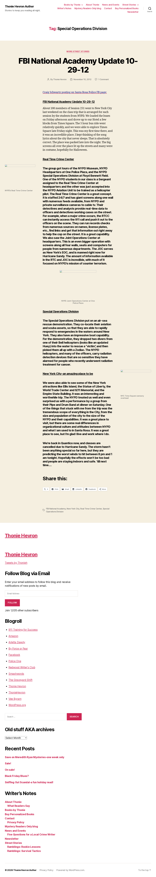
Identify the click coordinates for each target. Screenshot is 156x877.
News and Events (110, 4)
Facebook (14, 654)
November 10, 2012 (82, 79)
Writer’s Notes (64, 8)
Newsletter (133, 12)
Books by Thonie (72, 4)
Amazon (13, 636)
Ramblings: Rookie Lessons (23, 846)
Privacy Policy (15, 822)
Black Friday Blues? (17, 776)
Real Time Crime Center (91, 508)
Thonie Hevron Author (19, 6)
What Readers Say (18, 805)
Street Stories (129, 4)
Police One (15, 661)
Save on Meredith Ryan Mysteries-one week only (34, 757)
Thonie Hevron (60, 79)
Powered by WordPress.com (70, 870)
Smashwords (16, 673)
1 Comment (103, 79)
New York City (73, 508)
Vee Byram (15, 698)
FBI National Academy (56, 508)
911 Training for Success (23, 629)
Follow (12, 602)
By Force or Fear (18, 648)
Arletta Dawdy (17, 642)
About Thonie (92, 4)
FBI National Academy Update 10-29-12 (78, 65)
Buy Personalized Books (127, 8)
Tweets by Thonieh (16, 562)
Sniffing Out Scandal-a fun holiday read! (29, 782)
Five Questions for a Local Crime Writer (31, 834)
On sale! (10, 769)
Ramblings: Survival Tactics (24, 850)
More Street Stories (78, 51)
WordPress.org (17, 705)
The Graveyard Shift (20, 679)
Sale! (8, 763)
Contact (108, 8)
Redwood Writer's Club (22, 667)
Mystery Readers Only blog (87, 8)
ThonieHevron (17, 692)
